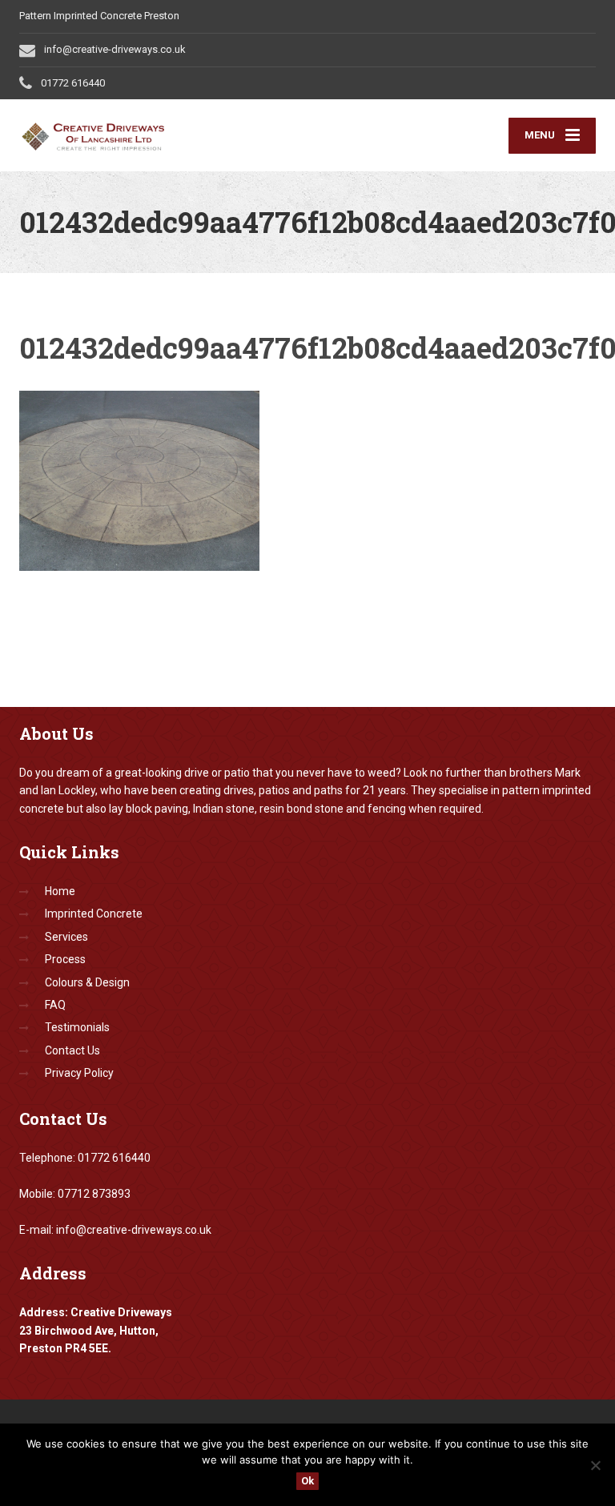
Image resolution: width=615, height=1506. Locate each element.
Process (65, 959)
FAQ (55, 1004)
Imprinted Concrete (94, 913)
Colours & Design (87, 982)
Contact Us (72, 1050)
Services (66, 936)
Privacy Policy (79, 1072)
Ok (307, 1481)
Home (60, 891)
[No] (595, 1465)
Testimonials (77, 1027)
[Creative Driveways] (115, 133)
